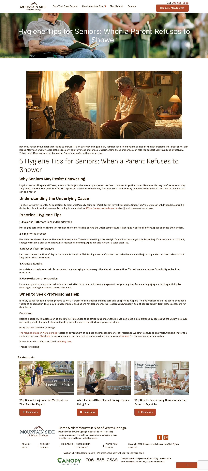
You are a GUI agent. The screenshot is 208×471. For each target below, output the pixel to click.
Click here (45, 336)
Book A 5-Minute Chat (172, 7)
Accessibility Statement (83, 446)
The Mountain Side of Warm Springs (38, 333)
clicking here (64, 341)
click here (124, 336)
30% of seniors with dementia (101, 208)
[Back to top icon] (186, 465)
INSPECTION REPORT (111, 446)
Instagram (165, 437)
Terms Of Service (45, 446)
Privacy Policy (26, 446)
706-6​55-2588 (101, 460)
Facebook (159, 437)
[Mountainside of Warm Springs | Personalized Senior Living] (33, 6)
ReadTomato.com (85, 453)
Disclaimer (67, 444)
